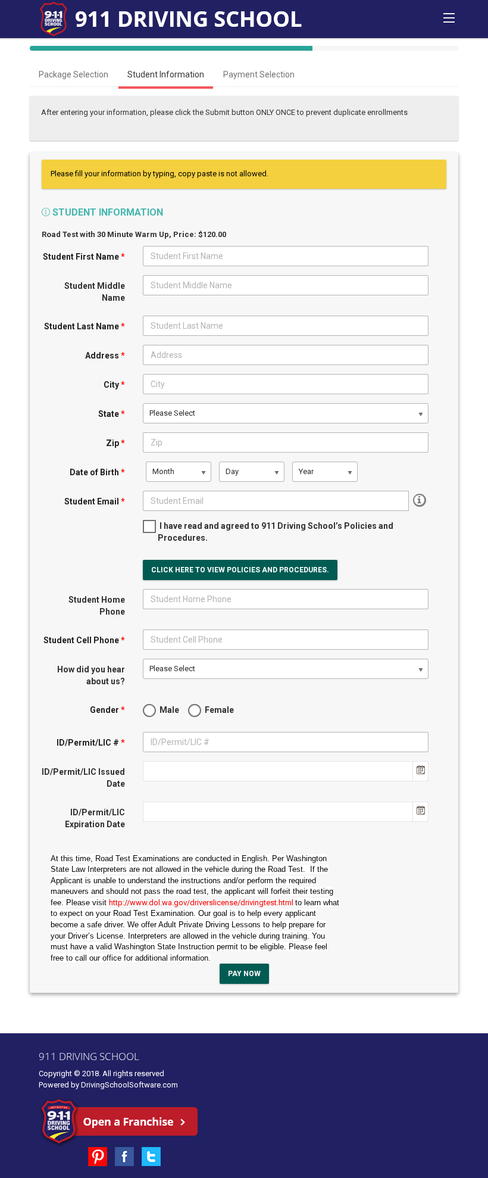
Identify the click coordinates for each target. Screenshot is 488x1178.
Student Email (94, 501)
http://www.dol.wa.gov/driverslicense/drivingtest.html (202, 902)
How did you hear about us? (91, 675)
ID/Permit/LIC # (91, 742)
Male (168, 710)
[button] (420, 771)
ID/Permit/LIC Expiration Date (95, 818)
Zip (115, 443)
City (114, 384)
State (111, 414)
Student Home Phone (96, 605)
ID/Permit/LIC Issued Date (83, 778)
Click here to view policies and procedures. (240, 570)
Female (218, 710)
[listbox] (285, 413)
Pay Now (244, 974)
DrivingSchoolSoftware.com (129, 1084)
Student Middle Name (94, 292)
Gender (107, 710)
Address (105, 355)
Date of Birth (97, 472)
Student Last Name (84, 326)
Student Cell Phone (84, 640)
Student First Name (84, 256)
